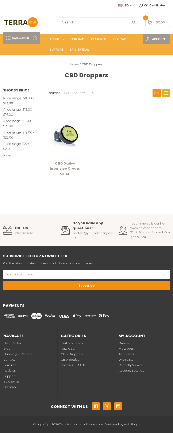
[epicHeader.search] (133, 22)
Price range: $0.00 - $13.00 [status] (18, 100)
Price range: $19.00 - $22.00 (18, 134)
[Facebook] (96, 406)
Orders (123, 343)
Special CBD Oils (73, 365)
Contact (78, 39)
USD (125, 5)
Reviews (119, 39)
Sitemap (9, 387)
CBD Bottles (70, 359)
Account (159, 39)
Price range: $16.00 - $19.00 (18, 123)
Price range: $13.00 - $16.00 (18, 112)
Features (98, 39)
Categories (20, 38)
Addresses (126, 354)
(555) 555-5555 (24, 233)
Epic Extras (79, 50)
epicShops (132, 424)
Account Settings (131, 370)
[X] (107, 406)
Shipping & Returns (17, 354)
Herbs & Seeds (72, 343)
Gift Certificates (154, 5)
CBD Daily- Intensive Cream (65, 166)
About (55, 39)
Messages (126, 348)
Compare (78, 112)
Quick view (67, 112)
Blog (7, 348)
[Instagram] (118, 406)
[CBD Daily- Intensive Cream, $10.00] (65, 133)
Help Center (12, 343)
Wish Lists (126, 359)
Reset (7, 155)
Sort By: (54, 93)
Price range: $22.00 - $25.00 (19, 146)
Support (56, 50)
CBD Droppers (72, 354)
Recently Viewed (131, 365)
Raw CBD (68, 348)
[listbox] (79, 93)
